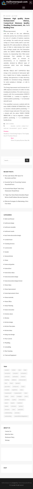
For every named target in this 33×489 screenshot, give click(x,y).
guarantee (7, 386)
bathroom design (9, 223)
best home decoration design (13, 235)
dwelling (6, 128)
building (13, 126)
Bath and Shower (9, 219)
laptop (6, 396)
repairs (12, 403)
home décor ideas (10, 272)
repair (6, 403)
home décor (8, 268)
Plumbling (7, 343)
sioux (13, 409)
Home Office (8, 301)
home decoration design (11, 277)
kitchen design (9, 322)
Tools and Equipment (10, 355)
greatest (18, 383)
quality (20, 128)
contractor (7, 376)
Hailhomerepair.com (17, 1)
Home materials (9, 297)
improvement (8, 393)
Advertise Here (9, 434)
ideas (21, 390)
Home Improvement (10, 289)
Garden (7, 252)
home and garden (9, 264)
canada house (8, 239)
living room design (10, 334)
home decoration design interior (13, 281)
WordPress (28, 483)
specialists (20, 409)
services (21, 406)
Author (15, 16)
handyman (15, 386)
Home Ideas (8, 285)
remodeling (8, 347)
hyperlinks (14, 390)
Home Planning (10, 124)
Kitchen (7, 318)
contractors (15, 376)
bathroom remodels (10, 227)
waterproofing (8, 416)
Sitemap (7, 440)
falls (6, 383)
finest (11, 383)
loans (12, 396)
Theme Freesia (21, 483)
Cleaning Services (10, 243)
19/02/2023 (7, 16)
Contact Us (8, 431)
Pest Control (8, 339)
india (26, 393)
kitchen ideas (8, 330)
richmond (13, 406)
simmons (25, 128)
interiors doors (9, 314)
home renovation (9, 310)
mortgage (19, 396)
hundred (7, 390)
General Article (9, 256)
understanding (8, 413)
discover (23, 376)
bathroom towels (9, 231)
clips (20, 370)
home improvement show (12, 293)
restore (6, 406)
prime (26, 396)
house (23, 386)
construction (8, 248)
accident (7, 370)
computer (15, 373)
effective (14, 380)
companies (7, 373)
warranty (17, 413)
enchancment (13, 128)
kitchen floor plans (10, 326)
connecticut (25, 126)
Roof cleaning (8, 351)
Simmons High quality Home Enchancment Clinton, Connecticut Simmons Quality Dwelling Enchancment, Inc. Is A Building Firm (16, 23)
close (25, 370)
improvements (18, 393)
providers (7, 399)
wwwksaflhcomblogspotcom (21, 416)
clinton (18, 126)
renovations (21, 399)
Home (6, 260)
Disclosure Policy (9, 437)
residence (20, 403)
